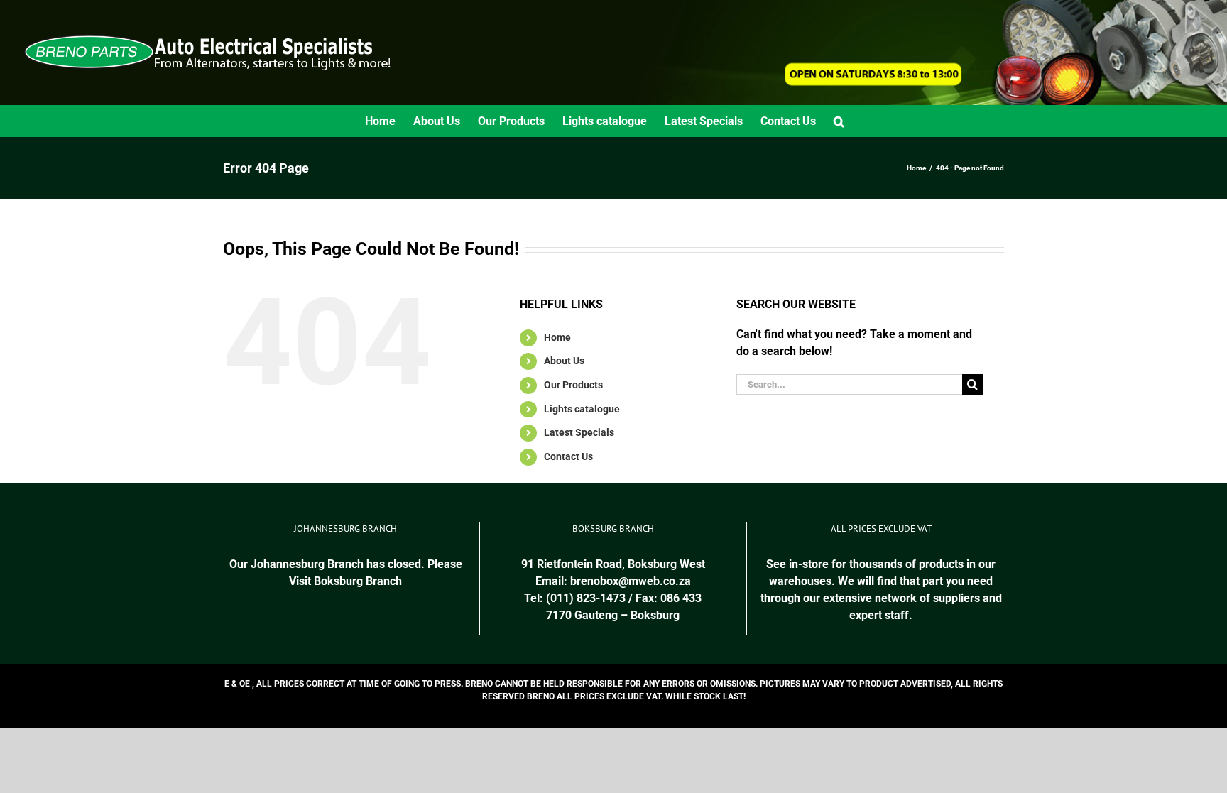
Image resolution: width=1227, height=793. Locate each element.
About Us (564, 360)
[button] (839, 121)
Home (557, 337)
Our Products (573, 384)
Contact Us (568, 456)
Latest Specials (579, 432)
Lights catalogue (582, 409)
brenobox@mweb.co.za (630, 581)
